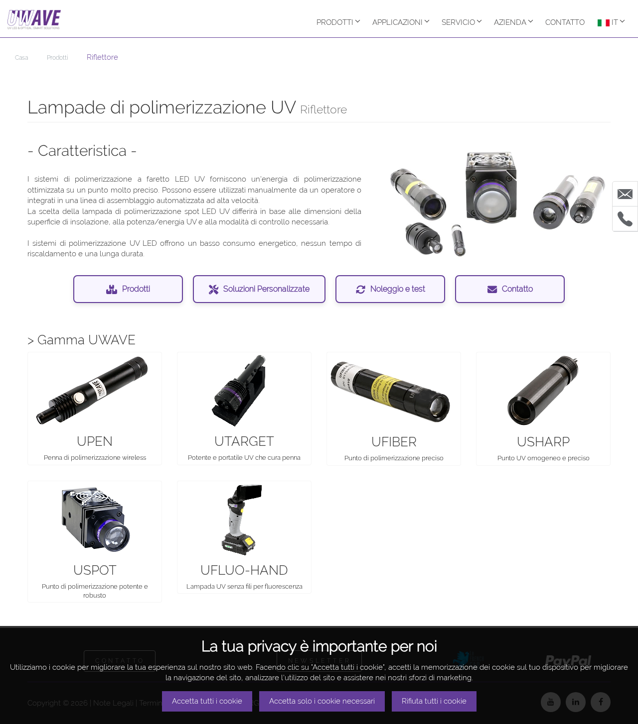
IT (614, 22)
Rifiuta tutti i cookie (434, 701)
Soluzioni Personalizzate (266, 289)
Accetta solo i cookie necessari (322, 701)
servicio (458, 22)
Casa (21, 57)
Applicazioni (397, 22)
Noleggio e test (397, 289)
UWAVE (36, 20)
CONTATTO (565, 22)
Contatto (517, 289)
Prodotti (335, 22)
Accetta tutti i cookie (207, 701)
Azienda (510, 22)
